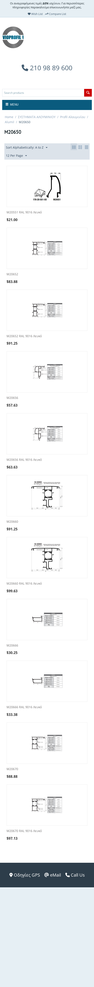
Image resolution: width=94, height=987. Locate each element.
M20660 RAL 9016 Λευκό (24, 583)
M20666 (12, 645)
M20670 (12, 769)
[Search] (88, 93)
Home (9, 117)
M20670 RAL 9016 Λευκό (24, 831)
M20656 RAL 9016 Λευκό (24, 460)
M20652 (12, 274)
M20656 (12, 398)
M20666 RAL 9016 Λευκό (24, 707)
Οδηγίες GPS (26, 875)
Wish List (37, 14)
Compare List (57, 14)
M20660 (12, 522)
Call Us (77, 875)
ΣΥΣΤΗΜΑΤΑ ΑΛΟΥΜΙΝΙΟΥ (37, 117)
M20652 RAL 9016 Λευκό (24, 336)
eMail (55, 875)
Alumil (9, 122)
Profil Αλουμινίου (72, 117)
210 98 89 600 (50, 67)
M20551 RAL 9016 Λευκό (24, 212)
